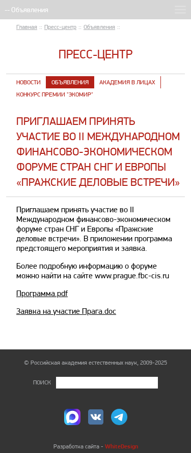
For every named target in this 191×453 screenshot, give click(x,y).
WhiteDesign (121, 446)
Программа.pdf (42, 293)
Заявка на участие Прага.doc (66, 311)
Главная (26, 26)
